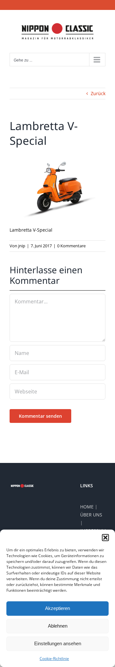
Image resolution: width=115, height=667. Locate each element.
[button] (105, 537)
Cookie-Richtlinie (54, 658)
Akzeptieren (57, 608)
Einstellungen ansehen (57, 643)
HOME (87, 507)
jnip (21, 246)
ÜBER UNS (91, 515)
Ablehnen (57, 626)
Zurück (98, 93)
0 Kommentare (71, 246)
